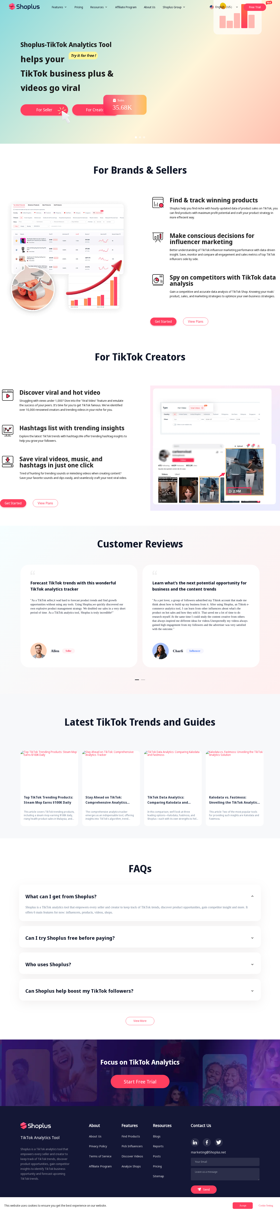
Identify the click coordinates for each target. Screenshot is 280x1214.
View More (140, 1021)
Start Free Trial (140, 1081)
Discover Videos (132, 1156)
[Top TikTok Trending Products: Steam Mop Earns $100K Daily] (49, 771)
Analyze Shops (131, 1166)
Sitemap (158, 1176)
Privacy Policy (98, 1146)
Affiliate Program (126, 7)
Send (206, 1189)
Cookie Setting (266, 1205)
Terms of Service (100, 1156)
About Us (149, 7)
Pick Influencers (132, 1146)
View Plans (195, 321)
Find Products (131, 1136)
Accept (242, 1205)
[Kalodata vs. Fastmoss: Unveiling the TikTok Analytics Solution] (234, 771)
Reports (158, 1146)
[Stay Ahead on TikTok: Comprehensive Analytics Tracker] (111, 771)
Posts (157, 1156)
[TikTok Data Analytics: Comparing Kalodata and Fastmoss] (173, 771)
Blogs (156, 1136)
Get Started (163, 321)
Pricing (79, 7)
